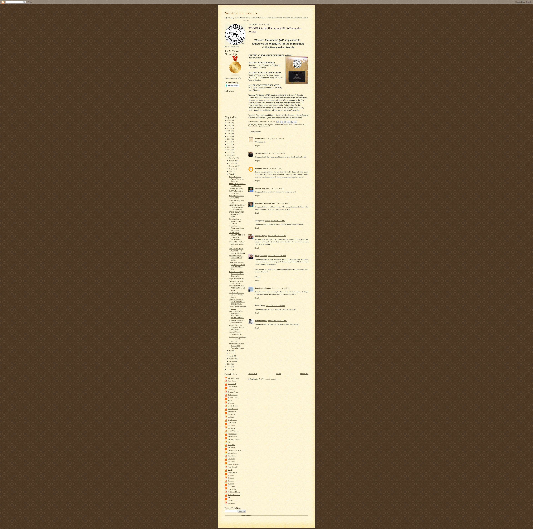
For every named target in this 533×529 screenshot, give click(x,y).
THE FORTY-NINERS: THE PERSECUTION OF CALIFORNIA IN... (237, 265)
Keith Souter (232, 422)
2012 (229, 364)
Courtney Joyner (233, 392)
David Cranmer (232, 395)
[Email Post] (277, 121)
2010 (229, 369)
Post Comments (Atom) (267, 379)
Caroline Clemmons (263, 203)
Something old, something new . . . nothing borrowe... (237, 339)
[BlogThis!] (285, 122)
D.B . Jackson (258, 124)
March (231, 356)
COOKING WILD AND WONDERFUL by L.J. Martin (237, 288)
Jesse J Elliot (232, 414)
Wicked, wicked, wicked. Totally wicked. (237, 282)
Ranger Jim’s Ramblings (236, 278)
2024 (229, 125)
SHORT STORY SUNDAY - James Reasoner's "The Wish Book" (237, 207)
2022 (229, 131)
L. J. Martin (231, 428)
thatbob (230, 500)
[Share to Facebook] (292, 122)
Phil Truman (232, 447)
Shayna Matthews (233, 464)
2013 (229, 155)
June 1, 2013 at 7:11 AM (275, 138)
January (231, 361)
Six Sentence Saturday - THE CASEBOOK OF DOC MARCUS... (237, 301)
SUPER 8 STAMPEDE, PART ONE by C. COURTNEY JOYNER (237, 251)
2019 (229, 139)
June (230, 174)
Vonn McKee (232, 489)
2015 (229, 150)
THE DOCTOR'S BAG (236, 188)
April (231, 353)
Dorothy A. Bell (233, 397)
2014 (229, 152)
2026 (229, 120)
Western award (265, 126)
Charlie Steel (232, 384)
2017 (229, 144)
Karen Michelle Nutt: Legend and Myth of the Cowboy (236, 327)
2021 (229, 134)
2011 (229, 367)
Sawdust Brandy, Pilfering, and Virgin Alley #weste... (236, 228)
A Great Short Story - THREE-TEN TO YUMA (235, 258)
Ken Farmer (231, 425)
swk (229, 497)
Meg (229, 442)
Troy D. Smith (232, 472)
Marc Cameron (232, 436)
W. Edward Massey (234, 492)
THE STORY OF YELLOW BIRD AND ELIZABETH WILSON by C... (237, 236)
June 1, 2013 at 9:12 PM (281, 288)
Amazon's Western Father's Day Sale (235, 333)
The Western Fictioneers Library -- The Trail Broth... (236, 295)
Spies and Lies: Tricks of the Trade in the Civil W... (236, 244)
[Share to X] (288, 122)
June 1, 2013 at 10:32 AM (275, 220)
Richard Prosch (232, 453)
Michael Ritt (231, 445)
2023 (229, 128)
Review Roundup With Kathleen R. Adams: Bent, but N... (236, 274)
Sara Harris (231, 459)
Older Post (304, 373)
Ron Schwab (232, 456)
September (232, 166)
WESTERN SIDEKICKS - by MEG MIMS (237, 185)
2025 (229, 123)
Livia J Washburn (233, 431)
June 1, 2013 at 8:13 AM (275, 188)
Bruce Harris (232, 381)
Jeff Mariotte (232, 411)
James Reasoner (233, 409)
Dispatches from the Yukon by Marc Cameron (235, 221)
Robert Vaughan (299, 124)
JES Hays (231, 403)
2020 (229, 136)
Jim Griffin (231, 417)
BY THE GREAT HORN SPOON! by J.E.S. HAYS (236, 214)
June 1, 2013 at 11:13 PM (275, 305)
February (232, 358)
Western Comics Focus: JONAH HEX (236, 197)
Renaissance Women (234, 450)
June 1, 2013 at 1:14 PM (277, 235)
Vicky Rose (231, 486)
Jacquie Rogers (232, 406)
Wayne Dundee (253, 126)
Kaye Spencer (232, 420)
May (230, 350)
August (231, 169)
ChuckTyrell (232, 389)
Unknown (231, 475)
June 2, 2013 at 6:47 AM (277, 320)
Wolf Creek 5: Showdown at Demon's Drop (237, 321)
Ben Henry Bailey (233, 378)
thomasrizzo (231, 503)
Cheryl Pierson (232, 386)
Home (278, 373)
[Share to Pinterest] (295, 122)
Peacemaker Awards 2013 (283, 124)
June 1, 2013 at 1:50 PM (277, 255)
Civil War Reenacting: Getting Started (236, 192)
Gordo (230, 400)
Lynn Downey (232, 434)
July (230, 171)
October (232, 163)
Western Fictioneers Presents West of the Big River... (236, 179)
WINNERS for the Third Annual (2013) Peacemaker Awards (237, 345)
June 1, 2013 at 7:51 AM (276, 153)
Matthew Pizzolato (233, 439)
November (232, 160)
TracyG (230, 470)
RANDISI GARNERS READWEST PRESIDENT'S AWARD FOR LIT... (236, 314)
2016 (229, 147)
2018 (229, 142)
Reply (257, 145)
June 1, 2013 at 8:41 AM (281, 203)
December (232, 158)
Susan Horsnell (232, 467)
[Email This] (281, 122)
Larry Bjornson (268, 124)
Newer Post (252, 373)
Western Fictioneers (241, 13)
